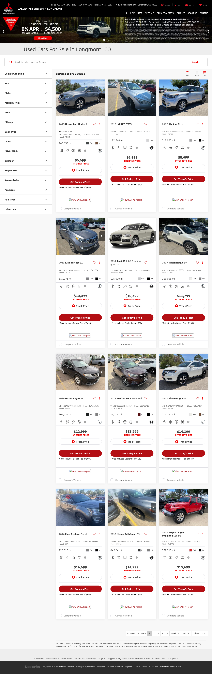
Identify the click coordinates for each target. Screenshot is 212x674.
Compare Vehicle (72, 208)
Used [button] (139, 13)
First (132, 633)
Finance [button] (181, 13)
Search (195, 62)
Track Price (82, 170)
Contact (204, 13)
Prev (142, 633)
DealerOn (62, 667)
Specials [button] (149, 13)
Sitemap (70, 667)
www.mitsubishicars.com (170, 667)
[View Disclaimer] (85, 151)
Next (174, 633)
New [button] (132, 13)
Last (185, 633)
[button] (102, 98)
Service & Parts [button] (165, 13)
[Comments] (100, 150)
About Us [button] (192, 13)
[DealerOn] (32, 666)
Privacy (78, 667)
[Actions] (99, 124)
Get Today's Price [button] (80, 181)
